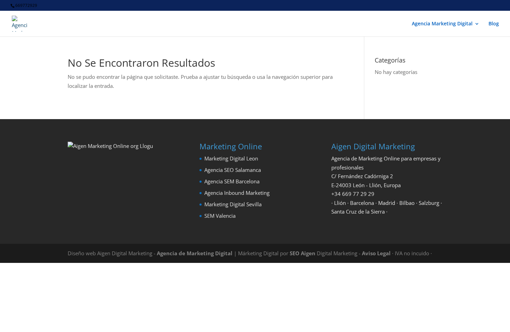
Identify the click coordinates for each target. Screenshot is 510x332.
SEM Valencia (220, 215)
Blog (493, 24)
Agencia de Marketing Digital (194, 253)
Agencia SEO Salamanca (232, 169)
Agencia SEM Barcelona (232, 181)
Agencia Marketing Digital (442, 24)
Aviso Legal (376, 253)
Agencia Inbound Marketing (237, 192)
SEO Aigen (302, 253)
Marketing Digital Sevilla (233, 204)
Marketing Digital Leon (231, 158)
